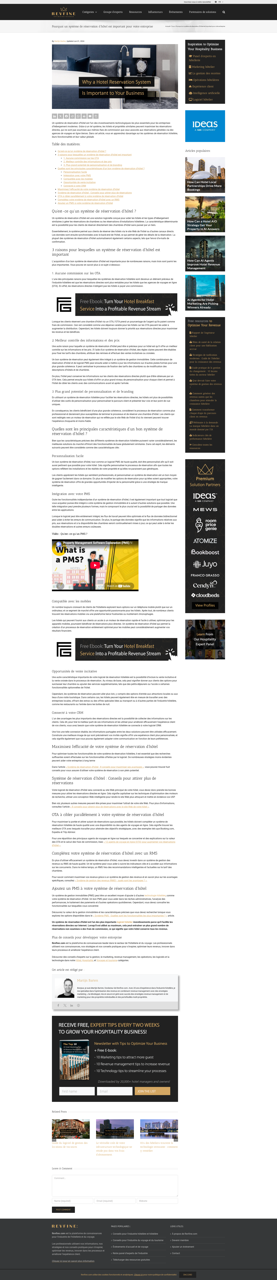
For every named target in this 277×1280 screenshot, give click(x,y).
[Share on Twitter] (60, 116)
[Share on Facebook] (66, 116)
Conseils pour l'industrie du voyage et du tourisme (138, 1240)
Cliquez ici (138, 1275)
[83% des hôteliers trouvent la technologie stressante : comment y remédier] (159, 1120)
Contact (176, 1253)
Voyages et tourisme (107, 960)
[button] (224, 12)
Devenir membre (180, 1240)
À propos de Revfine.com (184, 1233)
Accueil (167, 26)
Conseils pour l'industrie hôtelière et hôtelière (135, 1233)
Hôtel (78, 960)
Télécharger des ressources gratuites (131, 1259)
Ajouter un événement (183, 1246)
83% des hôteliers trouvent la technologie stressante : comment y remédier (159, 1146)
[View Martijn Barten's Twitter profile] (64, 1005)
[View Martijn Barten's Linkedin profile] (71, 1005)
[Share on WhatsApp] (78, 116)
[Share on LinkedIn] (54, 116)
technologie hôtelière (155, 895)
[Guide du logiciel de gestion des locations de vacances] (71, 1120)
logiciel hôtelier (125, 922)
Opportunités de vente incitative (79, 182)
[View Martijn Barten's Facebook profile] (58, 1005)
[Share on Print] (84, 116)
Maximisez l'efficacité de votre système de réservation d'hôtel (89, 189)
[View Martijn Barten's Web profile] (78, 1005)
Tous (173, 26)
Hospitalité (87, 960)
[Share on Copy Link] (96, 116)
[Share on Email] (90, 116)
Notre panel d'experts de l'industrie (130, 1253)
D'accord (187, 1274)
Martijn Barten (60, 41)
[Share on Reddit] (72, 116)
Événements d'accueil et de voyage (130, 1246)
